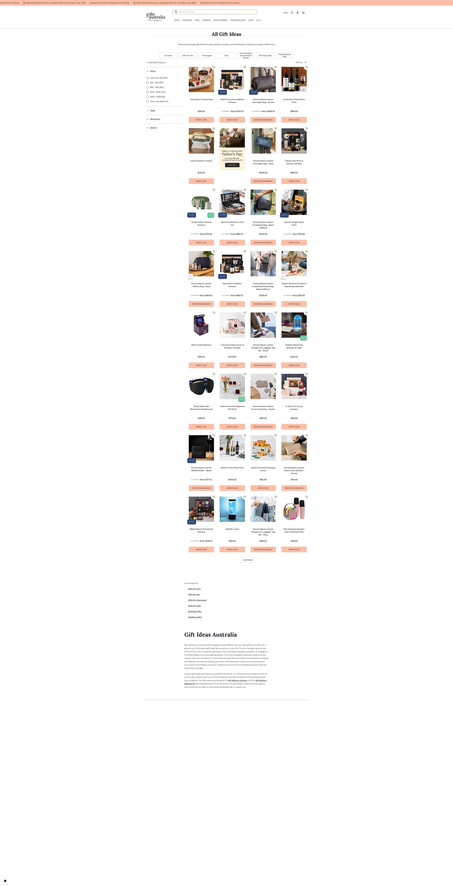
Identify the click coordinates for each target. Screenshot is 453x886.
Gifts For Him (194, 589)
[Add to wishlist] (214, 67)
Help (285, 13)
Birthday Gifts (194, 611)
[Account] (297, 12)
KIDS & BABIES (221, 20)
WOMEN (206, 20)
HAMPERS (187, 20)
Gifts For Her (194, 594)
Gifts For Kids (194, 606)
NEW (250, 20)
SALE (258, 20)
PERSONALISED (238, 20)
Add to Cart (201, 120)
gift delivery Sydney (237, 680)
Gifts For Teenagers (197, 600)
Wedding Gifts (195, 617)
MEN (197, 20)
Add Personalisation (263, 120)
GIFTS (177, 20)
